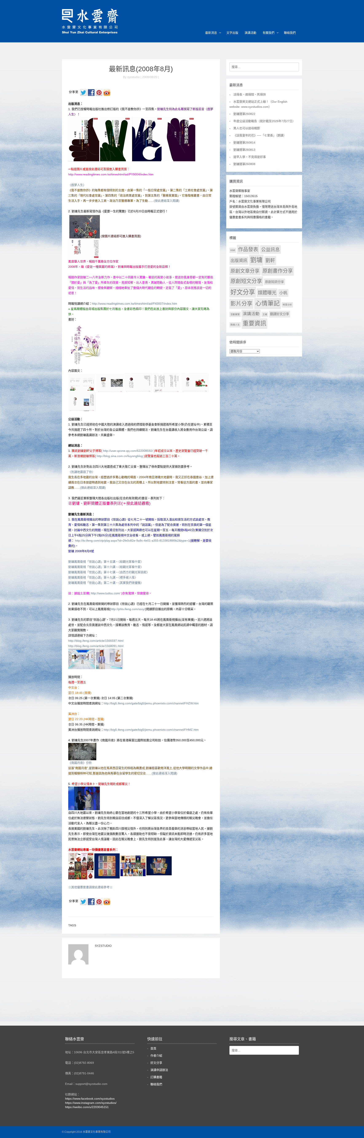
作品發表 (248, 249)
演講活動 (250, 32)
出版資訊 (238, 260)
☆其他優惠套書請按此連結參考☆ (90, 887)
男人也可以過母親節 (246, 128)
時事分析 (287, 304)
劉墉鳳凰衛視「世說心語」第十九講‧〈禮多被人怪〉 (103, 577)
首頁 (153, 1048)
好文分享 (242, 292)
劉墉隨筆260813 (244, 149)
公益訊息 (270, 249)
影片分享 (241, 303)
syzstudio (103, 945)
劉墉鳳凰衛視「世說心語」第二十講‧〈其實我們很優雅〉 (105, 582)
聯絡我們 (290, 32)
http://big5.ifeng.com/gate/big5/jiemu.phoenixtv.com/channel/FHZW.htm (151, 703)
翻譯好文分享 (279, 314)
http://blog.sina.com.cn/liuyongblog (120, 456)
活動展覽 (235, 314)
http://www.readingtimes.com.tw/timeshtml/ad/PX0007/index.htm (134, 303)
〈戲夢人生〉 (77, 185)
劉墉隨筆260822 (244, 114)
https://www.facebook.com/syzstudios (90, 1098)
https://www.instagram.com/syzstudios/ (90, 1102)
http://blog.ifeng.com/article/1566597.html (95, 640)
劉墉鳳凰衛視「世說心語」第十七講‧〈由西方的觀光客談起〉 (108, 572)
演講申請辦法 (159, 1070)
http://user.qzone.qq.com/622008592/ (128, 450)
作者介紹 (156, 1055)
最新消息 (211, 32)
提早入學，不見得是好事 (249, 157)
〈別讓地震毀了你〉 (81, 471)
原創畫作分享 (277, 271)
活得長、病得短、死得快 (249, 94)
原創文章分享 (245, 271)
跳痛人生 (235, 324)
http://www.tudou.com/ (105, 593)
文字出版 (232, 32)
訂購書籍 (156, 1077)
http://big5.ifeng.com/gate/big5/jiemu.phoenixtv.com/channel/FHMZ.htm (151, 729)
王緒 (264, 314)
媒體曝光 (267, 292)
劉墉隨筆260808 (244, 164)
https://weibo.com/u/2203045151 (87, 1107)
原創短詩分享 (274, 282)
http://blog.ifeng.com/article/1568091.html (95, 646)
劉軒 (270, 260)
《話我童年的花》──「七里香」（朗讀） (259, 135)
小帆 (283, 293)
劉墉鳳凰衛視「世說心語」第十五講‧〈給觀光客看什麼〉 (105, 561)
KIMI (232, 250)
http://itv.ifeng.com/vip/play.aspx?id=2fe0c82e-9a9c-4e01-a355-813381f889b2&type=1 (132, 540)
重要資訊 (254, 323)
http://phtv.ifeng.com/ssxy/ (128, 609)
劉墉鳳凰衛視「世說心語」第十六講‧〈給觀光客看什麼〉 (105, 567)
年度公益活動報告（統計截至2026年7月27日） (264, 121)
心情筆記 (267, 303)
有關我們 (268, 32)
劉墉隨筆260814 (244, 142)
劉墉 (256, 260)
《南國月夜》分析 (80, 762)
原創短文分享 (246, 281)
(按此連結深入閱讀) (166, 200)
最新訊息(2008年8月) (141, 69)
